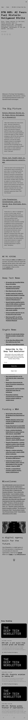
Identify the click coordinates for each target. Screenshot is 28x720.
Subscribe (14, 366)
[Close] (25, 348)
